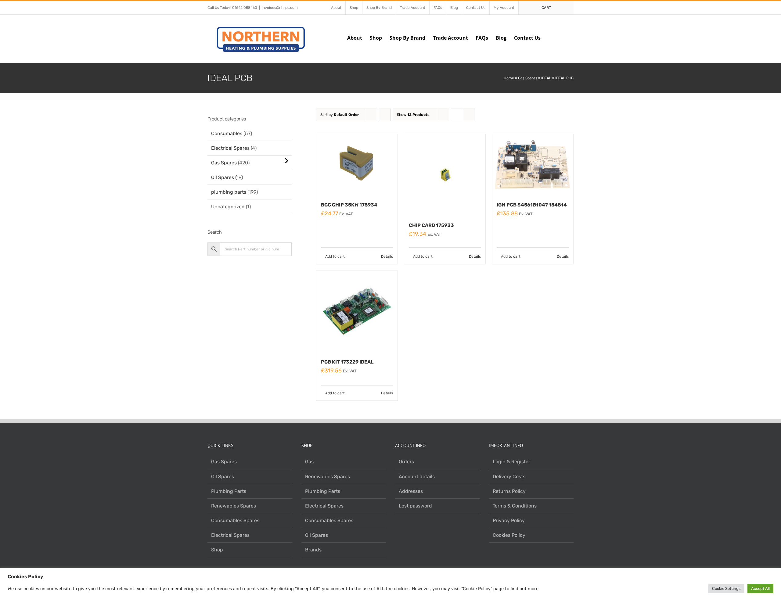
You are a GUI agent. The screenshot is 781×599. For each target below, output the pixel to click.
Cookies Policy (509, 535)
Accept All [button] (760, 588)
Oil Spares (222, 177)
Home (509, 78)
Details (387, 256)
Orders (406, 461)
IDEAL (546, 78)
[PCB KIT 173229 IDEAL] (357, 311)
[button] (564, 37)
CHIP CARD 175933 (431, 225)
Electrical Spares (230, 148)
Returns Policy (509, 491)
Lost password (415, 506)
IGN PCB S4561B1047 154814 (532, 205)
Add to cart (335, 256)
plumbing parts (228, 192)
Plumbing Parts (228, 491)
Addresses (411, 491)
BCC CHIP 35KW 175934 (349, 205)
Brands (313, 550)
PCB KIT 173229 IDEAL (347, 362)
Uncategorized (228, 207)
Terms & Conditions (515, 506)
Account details (417, 476)
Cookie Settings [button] (726, 588)
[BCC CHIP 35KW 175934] (357, 164)
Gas (309, 461)
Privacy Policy (509, 520)
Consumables (226, 133)
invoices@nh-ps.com (280, 7)
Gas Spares (527, 78)
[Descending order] (385, 115)
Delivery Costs (509, 476)
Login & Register (511, 461)
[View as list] (469, 115)
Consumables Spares (235, 520)
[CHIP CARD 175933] (444, 174)
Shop (217, 550)
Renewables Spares (233, 506)
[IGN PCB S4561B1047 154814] (532, 164)
